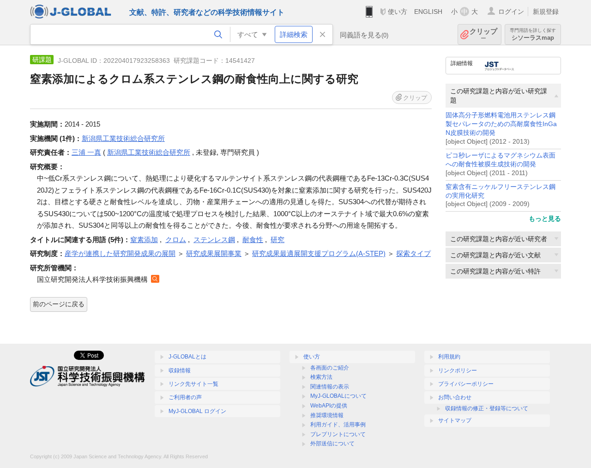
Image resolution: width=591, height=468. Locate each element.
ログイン (511, 11)
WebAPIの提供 (328, 405)
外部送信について (332, 443)
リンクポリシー (457, 370)
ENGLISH (428, 11)
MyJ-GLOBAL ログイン (197, 411)
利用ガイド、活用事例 (338, 424)
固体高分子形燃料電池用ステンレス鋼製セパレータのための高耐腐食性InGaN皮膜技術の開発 (501, 124)
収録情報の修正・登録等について (486, 408)
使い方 (397, 11)
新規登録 (546, 11)
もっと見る (545, 218)
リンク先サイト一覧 (193, 384)
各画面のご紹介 (329, 368)
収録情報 (180, 370)
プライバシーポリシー (466, 384)
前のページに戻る (58, 304)
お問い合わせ (454, 397)
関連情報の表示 (329, 386)
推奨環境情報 (327, 415)
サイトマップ (454, 420)
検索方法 (321, 377)
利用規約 (449, 356)
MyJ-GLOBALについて (338, 396)
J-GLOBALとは (187, 356)
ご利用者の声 (185, 397)
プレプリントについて (338, 434)
